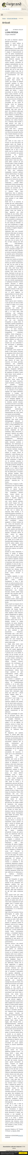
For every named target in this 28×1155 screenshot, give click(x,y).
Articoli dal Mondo (12, 18)
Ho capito (23, 1152)
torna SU (20, 1135)
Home (4, 18)
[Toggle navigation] (2, 14)
